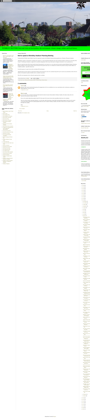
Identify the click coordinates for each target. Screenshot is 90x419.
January (84, 395)
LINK (82, 82)
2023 (83, 190)
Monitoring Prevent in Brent (7, 146)
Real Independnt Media (6, 149)
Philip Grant (23, 93)
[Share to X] (36, 78)
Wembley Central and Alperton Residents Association (8, 159)
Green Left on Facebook (7, 130)
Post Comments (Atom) (26, 112)
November (85, 202)
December (85, 201)
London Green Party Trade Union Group (8, 143)
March (84, 215)
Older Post (75, 110)
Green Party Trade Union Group (8, 131)
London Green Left (6, 141)
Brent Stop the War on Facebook (8, 126)
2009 (83, 409)
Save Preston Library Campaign (8, 151)
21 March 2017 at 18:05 (24, 89)
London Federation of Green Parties (7, 140)
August (84, 207)
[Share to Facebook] (37, 78)
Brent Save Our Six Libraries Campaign (7, 124)
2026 (83, 185)
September (85, 206)
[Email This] (33, 78)
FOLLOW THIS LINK (84, 127)
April (84, 214)
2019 (83, 196)
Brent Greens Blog (6, 118)
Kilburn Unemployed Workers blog (7, 137)
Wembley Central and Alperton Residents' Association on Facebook (8, 161)
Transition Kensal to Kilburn (7, 153)
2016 (83, 397)
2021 (83, 193)
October (84, 204)
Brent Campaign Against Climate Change (8, 112)
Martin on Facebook (6, 145)
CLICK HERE (83, 59)
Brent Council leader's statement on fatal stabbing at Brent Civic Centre (8, 85)
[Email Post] (31, 78)
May (84, 212)
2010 (83, 407)
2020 (83, 195)
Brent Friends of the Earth (7, 117)
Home (48, 110)
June (84, 210)
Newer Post (20, 110)
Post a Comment (22, 108)
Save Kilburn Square (6, 150)
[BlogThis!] (34, 78)
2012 (83, 404)
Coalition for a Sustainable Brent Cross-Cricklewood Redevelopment (8, 128)
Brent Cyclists (5, 113)
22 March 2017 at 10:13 (24, 106)
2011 (83, 405)
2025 (83, 186)
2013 (83, 402)
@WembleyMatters (84, 176)
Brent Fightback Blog (6, 114)
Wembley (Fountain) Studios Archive (7, 156)
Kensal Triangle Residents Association (7, 135)
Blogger (54, 416)
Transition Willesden (6, 154)
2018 (83, 198)
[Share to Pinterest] (38, 78)
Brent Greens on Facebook (7, 120)
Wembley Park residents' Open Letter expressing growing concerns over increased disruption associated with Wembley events (8, 97)
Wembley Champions (6, 163)
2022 (83, 191)
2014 (83, 401)
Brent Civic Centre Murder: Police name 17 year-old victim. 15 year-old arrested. (8, 56)
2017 (83, 199)
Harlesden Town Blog (6, 133)
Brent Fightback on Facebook (7, 116)
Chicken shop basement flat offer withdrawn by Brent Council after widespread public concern (8, 76)
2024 (83, 188)
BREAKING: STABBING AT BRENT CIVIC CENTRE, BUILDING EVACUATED (11, 67)
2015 (83, 399)
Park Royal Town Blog (6, 147)
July (84, 209)
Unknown (22, 85)
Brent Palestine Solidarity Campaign (7, 122)
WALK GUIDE (85, 106)
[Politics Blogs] (83, 116)
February (84, 394)
